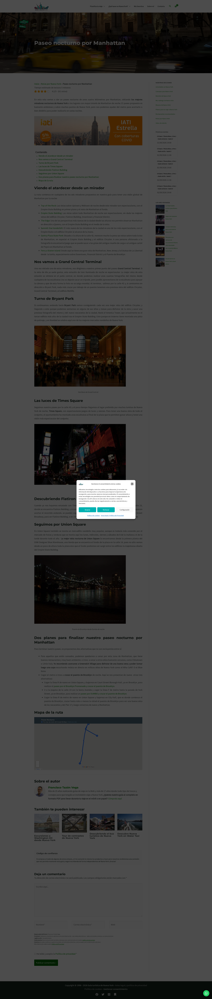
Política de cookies (93, 515)
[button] (132, 484)
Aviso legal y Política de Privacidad (112, 515)
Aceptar (87, 510)
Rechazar (106, 510)
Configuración (124, 510)
